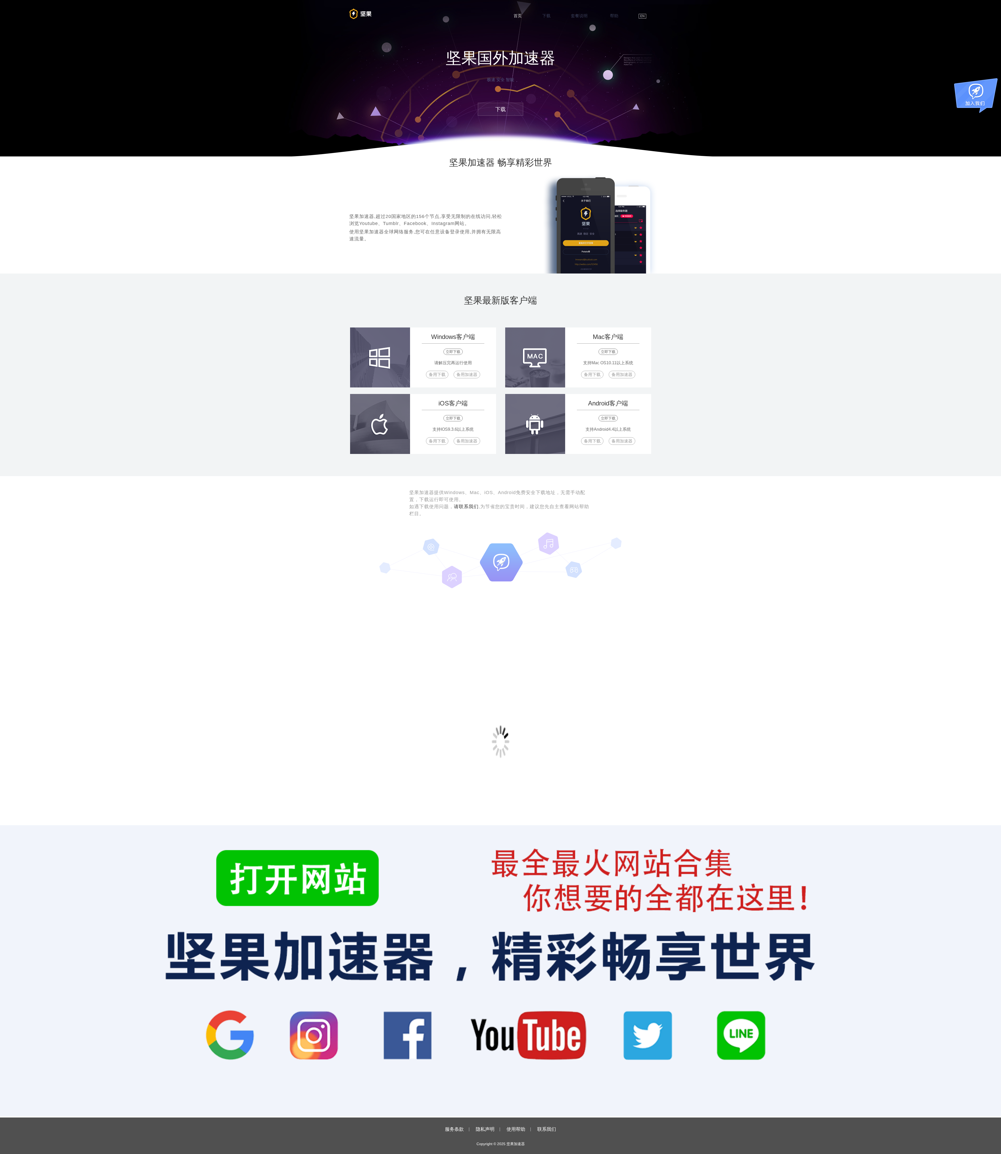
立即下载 (453, 352)
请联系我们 (466, 506)
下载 (546, 16)
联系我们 (546, 1129)
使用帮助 (515, 1129)
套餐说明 (579, 16)
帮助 (614, 16)
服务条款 (454, 1129)
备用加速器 (466, 374)
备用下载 (437, 374)
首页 (518, 16)
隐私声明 (485, 1129)
